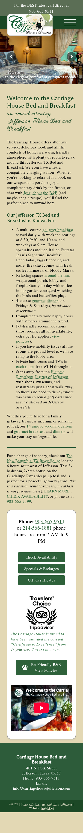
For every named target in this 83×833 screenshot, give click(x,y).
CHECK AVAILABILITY (27, 496)
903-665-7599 (19, 501)
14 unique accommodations (50, 426)
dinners (59, 431)
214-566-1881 (37, 527)
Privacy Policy (30, 804)
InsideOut (47, 808)
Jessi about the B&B (41, 192)
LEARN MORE (57, 491)
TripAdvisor (21, 649)
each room (25, 366)
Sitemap (67, 804)
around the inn (56, 275)
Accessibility (50, 804)
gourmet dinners (45, 300)
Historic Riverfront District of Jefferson (42, 374)
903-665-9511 (50, 521)
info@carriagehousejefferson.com (41, 788)
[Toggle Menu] (70, 23)
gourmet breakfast (57, 229)
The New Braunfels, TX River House (40, 458)
